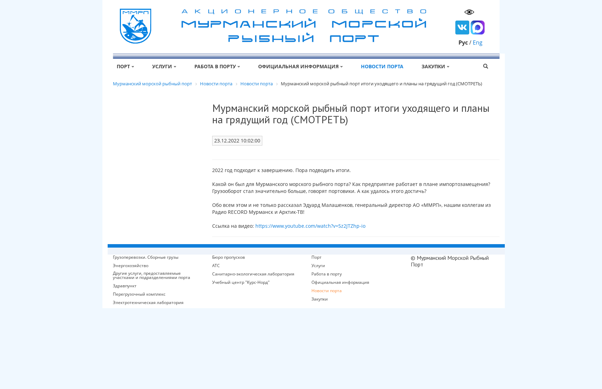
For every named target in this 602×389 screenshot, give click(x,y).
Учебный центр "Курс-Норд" (241, 282)
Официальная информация (298, 66)
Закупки (433, 66)
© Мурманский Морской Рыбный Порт (450, 261)
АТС (216, 266)
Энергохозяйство (130, 266)
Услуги (162, 66)
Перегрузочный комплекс (139, 294)
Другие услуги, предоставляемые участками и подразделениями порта (151, 275)
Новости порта (382, 66)
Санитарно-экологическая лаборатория (253, 274)
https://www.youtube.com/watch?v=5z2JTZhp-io (310, 226)
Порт (123, 66)
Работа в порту (215, 66)
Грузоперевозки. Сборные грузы (145, 257)
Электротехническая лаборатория (148, 303)
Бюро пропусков (228, 257)
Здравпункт (125, 286)
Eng (478, 42)
